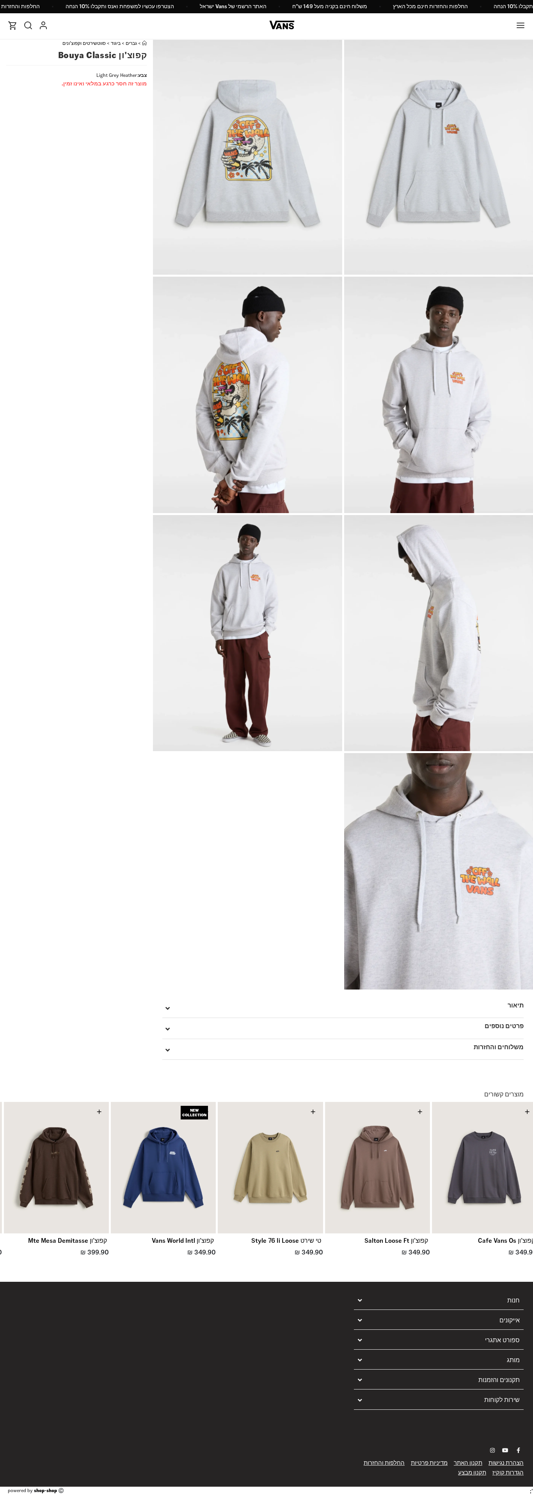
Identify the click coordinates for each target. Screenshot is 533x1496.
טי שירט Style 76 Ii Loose (286, 1241)
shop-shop (45, 1490)
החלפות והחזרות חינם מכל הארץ (430, 6)
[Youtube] (505, 1450)
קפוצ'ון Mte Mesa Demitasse (67, 1241)
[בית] (144, 43)
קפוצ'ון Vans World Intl (183, 1241)
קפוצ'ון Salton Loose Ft (396, 1241)
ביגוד (116, 43)
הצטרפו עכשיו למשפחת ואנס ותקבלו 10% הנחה (120, 6)
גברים (131, 43)
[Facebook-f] (518, 1450)
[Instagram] (492, 1450)
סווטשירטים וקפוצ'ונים (84, 43)
